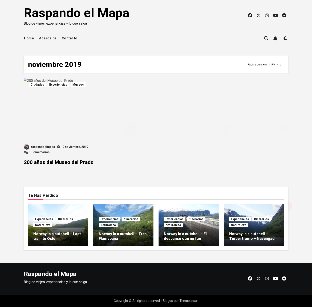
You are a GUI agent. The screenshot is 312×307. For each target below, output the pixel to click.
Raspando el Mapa (76, 12)
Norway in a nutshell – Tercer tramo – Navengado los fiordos (253, 238)
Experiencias (58, 84)
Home (29, 38)
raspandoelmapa (43, 147)
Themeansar (189, 301)
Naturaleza (43, 225)
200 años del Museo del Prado (59, 162)
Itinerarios (65, 219)
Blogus (168, 301)
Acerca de (48, 38)
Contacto (69, 38)
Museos (78, 84)
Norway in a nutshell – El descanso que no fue (185, 236)
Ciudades (37, 84)
